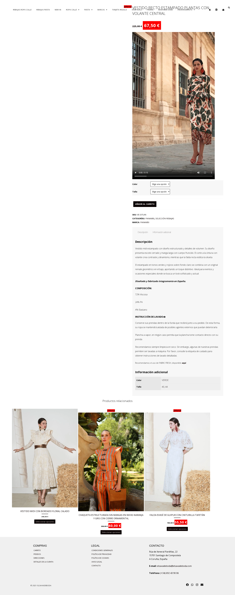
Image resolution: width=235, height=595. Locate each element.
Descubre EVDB (165, 10)
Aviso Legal (97, 562)
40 (163, 386)
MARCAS (101, 10)
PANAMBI (150, 218)
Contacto (96, 565)
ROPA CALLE (71, 10)
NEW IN (58, 10)
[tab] (142, 232)
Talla (134, 191)
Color (134, 184)
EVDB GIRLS (137, 10)
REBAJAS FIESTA (43, 10)
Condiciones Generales (102, 550)
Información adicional (162, 232)
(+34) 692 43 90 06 (169, 573)
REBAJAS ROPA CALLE (22, 10)
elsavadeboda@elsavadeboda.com (174, 565)
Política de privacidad (102, 554)
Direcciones (39, 558)
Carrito (37, 550)
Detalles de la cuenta (43, 562)
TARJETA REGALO (119, 10)
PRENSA (150, 10)
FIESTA (87, 10)
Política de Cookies (100, 558)
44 (166, 386)
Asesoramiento (185, 10)
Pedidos (37, 554)
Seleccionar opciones (44, 521)
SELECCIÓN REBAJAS (164, 218)
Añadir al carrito (144, 204)
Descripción (143, 232)
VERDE (165, 380)
